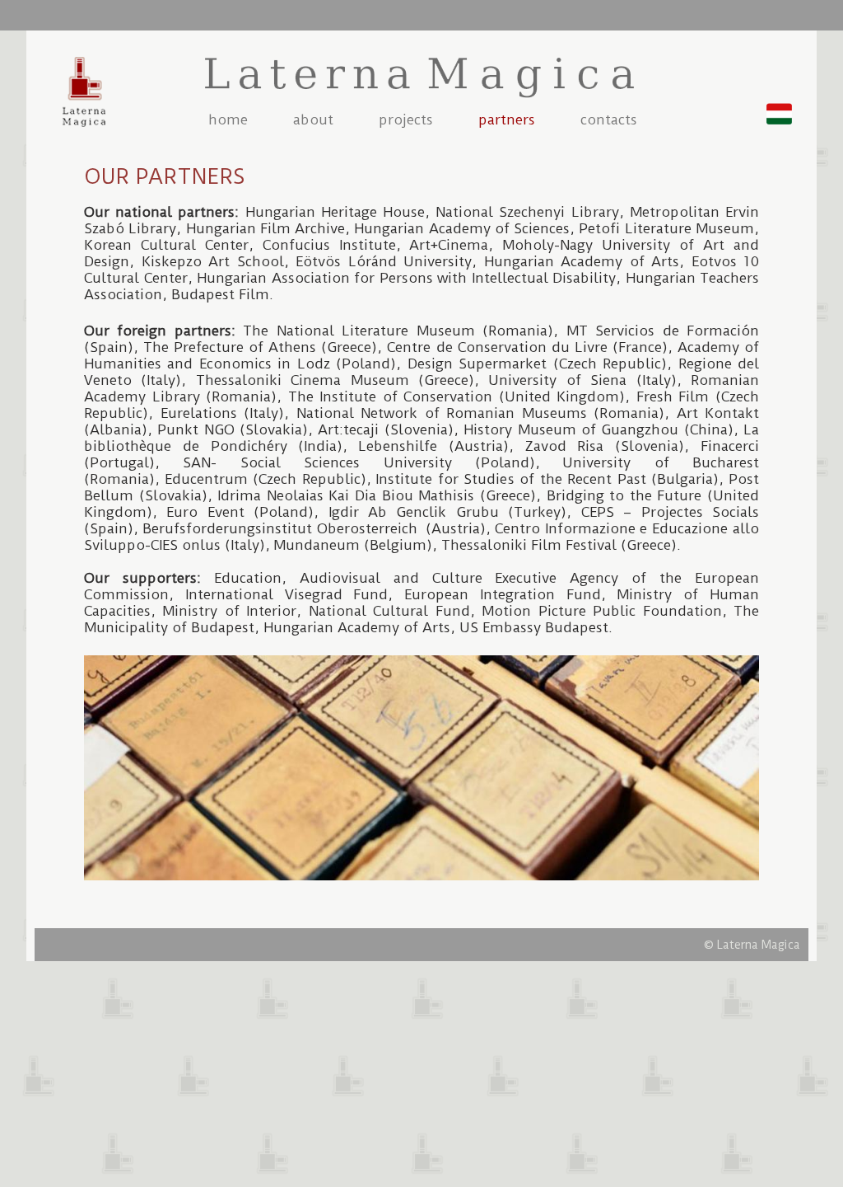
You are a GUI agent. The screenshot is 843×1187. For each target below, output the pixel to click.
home (228, 119)
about (313, 119)
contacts (608, 119)
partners (506, 119)
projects (406, 119)
